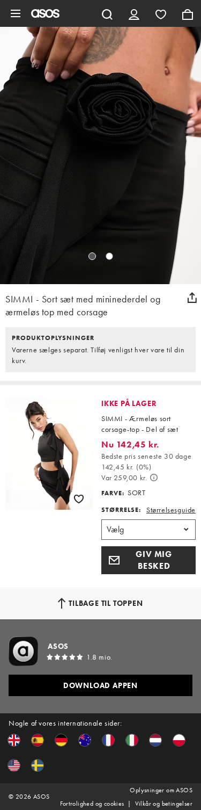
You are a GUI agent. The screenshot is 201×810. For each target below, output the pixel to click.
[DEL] (191, 297)
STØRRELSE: (121, 509)
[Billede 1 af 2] (92, 256)
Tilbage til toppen (106, 603)
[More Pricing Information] (154, 477)
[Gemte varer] (160, 13)
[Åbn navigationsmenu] (15, 13)
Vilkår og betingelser (163, 803)
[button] (148, 560)
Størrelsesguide (171, 510)
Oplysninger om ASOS (161, 790)
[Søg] (107, 13)
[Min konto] (134, 13)
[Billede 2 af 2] (109, 256)
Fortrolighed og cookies (92, 803)
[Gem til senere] (79, 498)
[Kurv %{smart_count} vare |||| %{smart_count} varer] (187, 13)
